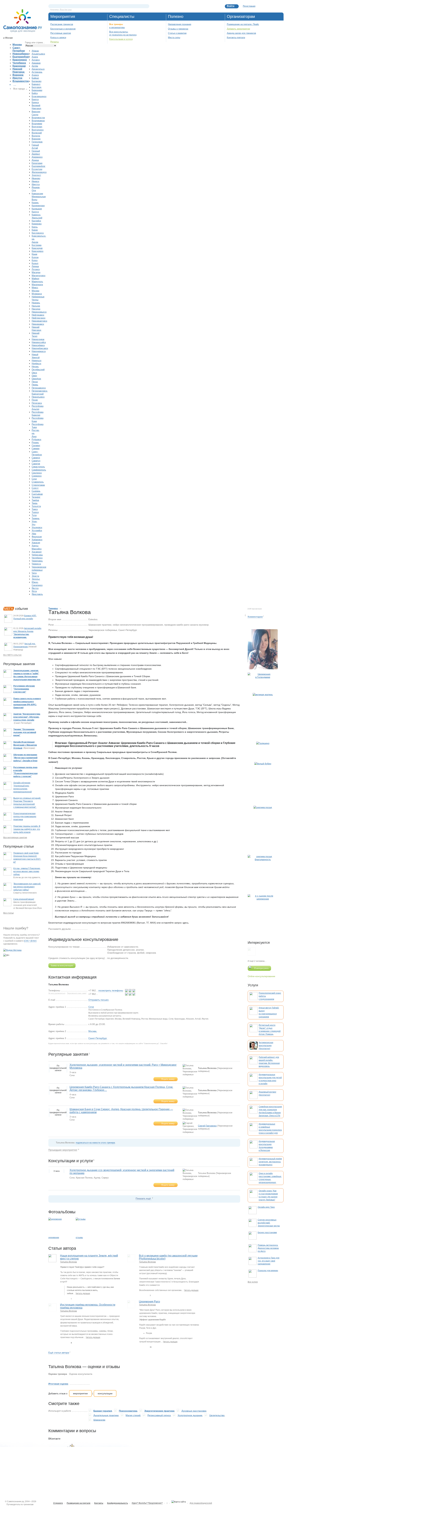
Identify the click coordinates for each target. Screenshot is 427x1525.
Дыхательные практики (106, 1415)
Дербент (36, 154)
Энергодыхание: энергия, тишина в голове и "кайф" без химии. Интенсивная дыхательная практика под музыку (26, 676)
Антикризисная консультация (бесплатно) (266, 1045)
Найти (146, 6)
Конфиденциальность (117, 1503)
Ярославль (37, 594)
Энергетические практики (159, 1410)
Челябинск (19, 62)
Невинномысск (39, 312)
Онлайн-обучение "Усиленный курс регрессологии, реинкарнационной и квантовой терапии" (23, 789)
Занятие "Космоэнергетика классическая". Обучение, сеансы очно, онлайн (26, 717)
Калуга (35, 212)
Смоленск (37, 473)
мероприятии (80, 1393)
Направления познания (179, 24)
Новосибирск (21, 53)
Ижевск (35, 181)
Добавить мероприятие (238, 29)
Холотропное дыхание (190, 1415)
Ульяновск (37, 527)
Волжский (37, 133)
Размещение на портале (78, 1503)
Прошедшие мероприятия (62, 1150)
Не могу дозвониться (56, 993)
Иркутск (17, 77)
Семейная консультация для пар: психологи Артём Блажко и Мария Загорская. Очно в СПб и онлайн (270, 1112)
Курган (35, 257)
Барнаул (36, 84)
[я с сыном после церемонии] (263, 914)
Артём (35, 66)
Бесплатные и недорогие (63, 29)
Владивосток (21, 81)
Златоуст (36, 175)
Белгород (36, 87)
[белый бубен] (263, 782)
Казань (35, 202)
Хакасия (36, 542)
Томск (35, 509)
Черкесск (36, 564)
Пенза (35, 381)
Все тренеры (116, 24)
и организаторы (117, 27)
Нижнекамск (38, 324)
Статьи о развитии (177, 33)
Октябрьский (38, 369)
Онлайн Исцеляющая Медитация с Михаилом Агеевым (25, 745)
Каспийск (36, 221)
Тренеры (53, 608)
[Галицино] (263, 750)
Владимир (37, 123)
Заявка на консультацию (62, 965)
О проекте (58, 1503)
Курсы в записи (58, 37)
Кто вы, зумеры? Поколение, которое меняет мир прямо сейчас (27, 871)
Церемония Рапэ (149, 1301)
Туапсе (35, 512)
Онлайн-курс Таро (266, 1207)
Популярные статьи (18, 846)
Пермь (35, 384)
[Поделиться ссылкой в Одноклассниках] (95, 928)
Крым (34, 254)
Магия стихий (133, 1415)
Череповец (37, 561)
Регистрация (249, 6)
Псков (35, 400)
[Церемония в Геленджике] (263, 681)
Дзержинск (37, 157)
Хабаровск (37, 539)
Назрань (36, 302)
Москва (17, 44)
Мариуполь (37, 281)
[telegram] (133, 990)
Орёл (34, 375)
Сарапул (36, 460)
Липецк (35, 266)
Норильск (36, 360)
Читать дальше (83, 1293)
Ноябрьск (36, 363)
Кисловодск (38, 233)
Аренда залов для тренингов (241, 33)
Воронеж (18, 74)
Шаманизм (99, 1419)
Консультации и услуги (121, 39)
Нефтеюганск (38, 318)
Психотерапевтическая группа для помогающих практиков (24, 816)
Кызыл (35, 263)
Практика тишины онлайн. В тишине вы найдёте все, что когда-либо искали (26, 829)
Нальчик (36, 306)
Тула (34, 515)
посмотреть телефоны (110, 990)
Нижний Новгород (19, 70)
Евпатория (37, 163)
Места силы (174, 37)
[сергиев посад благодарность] (263, 873)
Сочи (34, 479)
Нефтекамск (38, 315)
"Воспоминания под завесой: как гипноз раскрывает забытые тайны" (27, 887)
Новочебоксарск (40, 348)
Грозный (36, 151)
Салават (36, 445)
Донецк (35, 160)
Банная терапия (102, 1410)
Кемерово (37, 224)
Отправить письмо (98, 999)
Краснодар (19, 65)
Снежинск (37, 476)
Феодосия (37, 536)
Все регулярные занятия (15, 837)
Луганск (36, 269)
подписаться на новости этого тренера (95, 1142)
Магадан (36, 272)
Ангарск (36, 60)
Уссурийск (37, 530)
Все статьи (8, 913)
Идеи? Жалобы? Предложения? (147, 1503)
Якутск (35, 588)
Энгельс (36, 579)
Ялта (34, 591)
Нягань (35, 366)
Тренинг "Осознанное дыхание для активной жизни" (24, 732)
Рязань (35, 442)
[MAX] (130, 990)
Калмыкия (37, 209)
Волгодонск (38, 130)
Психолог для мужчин (268, 1270)
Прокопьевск (38, 397)
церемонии (53, 1237)
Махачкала (37, 284)
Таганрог (36, 497)
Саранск (36, 457)
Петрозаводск (39, 388)
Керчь (35, 227)
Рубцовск (36, 439)
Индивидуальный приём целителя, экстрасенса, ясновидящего (270, 1162)
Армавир (36, 63)
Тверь (35, 503)
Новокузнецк (38, 339)
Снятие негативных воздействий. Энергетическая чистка (269, 1223)
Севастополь (38, 466)
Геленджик (37, 142)
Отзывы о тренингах (178, 29)
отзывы (79, 1237)
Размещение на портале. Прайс (243, 24)
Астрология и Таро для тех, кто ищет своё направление (268, 1261)
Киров (35, 230)
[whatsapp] (127, 990)
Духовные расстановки (193, 1410)
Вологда (36, 136)
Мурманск (37, 293)
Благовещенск (39, 96)
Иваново (36, 178)
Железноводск (39, 172)
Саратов (36, 463)
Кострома (36, 245)
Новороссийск (39, 342)
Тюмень (36, 518)
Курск (35, 260)
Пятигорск (37, 403)
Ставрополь (38, 482)
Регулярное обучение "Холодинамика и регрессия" (24, 689)
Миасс (35, 287)
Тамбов (35, 500)
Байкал (35, 78)
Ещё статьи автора (58, 1352)
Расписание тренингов (61, 24)
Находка (36, 309)
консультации (105, 1393)
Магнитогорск (38, 275)
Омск (34, 372)
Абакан (35, 51)
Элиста (35, 576)
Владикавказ (38, 120)
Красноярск (20, 59)
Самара (35, 448)
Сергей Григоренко (207, 1126)
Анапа (35, 57)
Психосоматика (128, 1410)
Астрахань (37, 72)
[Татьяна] (263, 649)
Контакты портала (236, 37)
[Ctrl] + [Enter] (30, 941)
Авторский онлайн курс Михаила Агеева (27, 634)
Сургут (35, 488)
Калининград (38, 205)
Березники (37, 90)
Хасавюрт (37, 552)
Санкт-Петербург (19, 49)
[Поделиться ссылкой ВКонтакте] (90, 928)
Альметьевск (38, 54)
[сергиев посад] (263, 829)
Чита (34, 573)
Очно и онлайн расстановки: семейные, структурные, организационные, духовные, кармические (270, 1179)
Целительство (217, 1415)
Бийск (35, 93)
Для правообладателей (201, 1503)
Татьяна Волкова (68, 1262)
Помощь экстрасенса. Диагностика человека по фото (268, 1248)
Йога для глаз (66, 10)
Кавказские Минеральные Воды (39, 196)
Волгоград (37, 126)
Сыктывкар (37, 494)
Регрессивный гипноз (159, 1415)
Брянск (35, 102)
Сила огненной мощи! (23, 899)
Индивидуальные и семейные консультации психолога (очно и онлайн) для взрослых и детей (270, 1130)
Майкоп (35, 278)
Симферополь (39, 470)
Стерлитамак (38, 485)
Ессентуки (37, 169)
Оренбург (36, 378)
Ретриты (54, 42)
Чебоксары (37, 555)
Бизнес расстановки (267, 1232)
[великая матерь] (263, 715)
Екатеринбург (21, 56)
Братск (35, 99)
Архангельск (38, 69)
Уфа (34, 533)
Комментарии (255, 616)
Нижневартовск (39, 321)
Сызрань (36, 491)
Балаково (36, 81)
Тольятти (36, 506)
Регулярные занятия (60, 33)
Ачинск (35, 75)
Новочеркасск (39, 351)
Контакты (98, 1503)
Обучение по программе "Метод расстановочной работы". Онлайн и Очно (25, 758)
